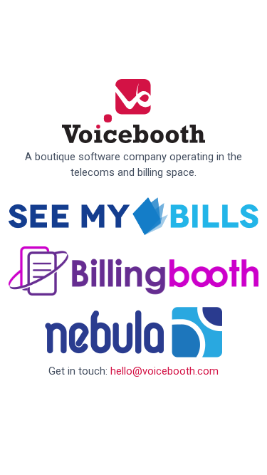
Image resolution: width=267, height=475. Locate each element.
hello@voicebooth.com (164, 371)
